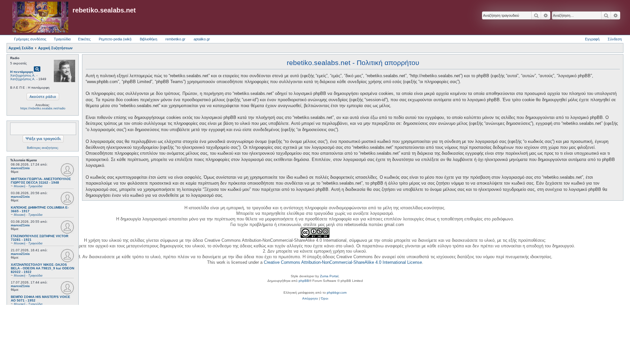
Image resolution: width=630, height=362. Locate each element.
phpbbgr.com (336, 292)
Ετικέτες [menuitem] (84, 39)
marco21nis (20, 168)
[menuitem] (310, 299)
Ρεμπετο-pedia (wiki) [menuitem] (115, 39)
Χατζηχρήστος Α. (22, 75)
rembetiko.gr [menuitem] (175, 39)
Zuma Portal (329, 276)
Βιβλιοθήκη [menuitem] (148, 39)
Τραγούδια (62, 39)
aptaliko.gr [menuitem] (202, 39)
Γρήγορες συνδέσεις (30, 39)
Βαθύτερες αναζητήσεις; (43, 147)
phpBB (304, 281)
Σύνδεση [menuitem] (615, 39)
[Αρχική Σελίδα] (40, 17)
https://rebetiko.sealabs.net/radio (42, 108)
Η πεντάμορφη (21, 72)
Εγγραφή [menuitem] (592, 39)
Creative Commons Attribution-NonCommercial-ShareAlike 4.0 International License (343, 262)
